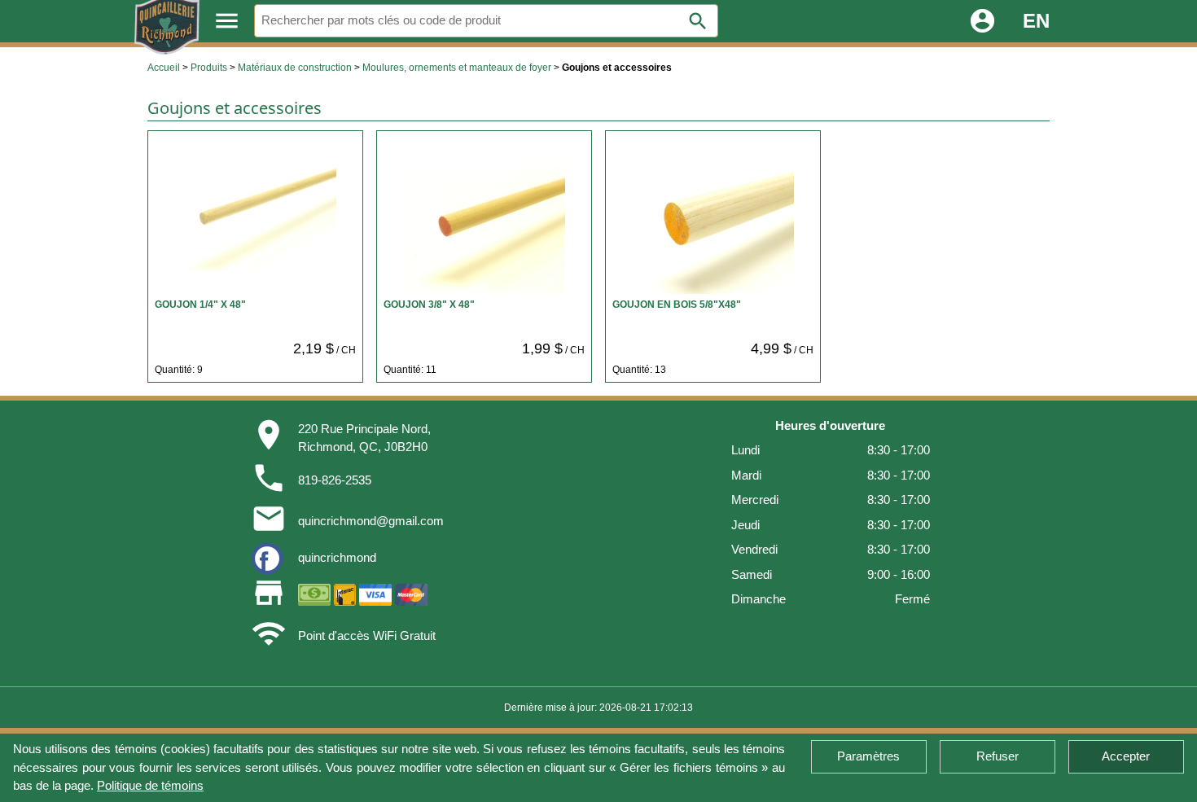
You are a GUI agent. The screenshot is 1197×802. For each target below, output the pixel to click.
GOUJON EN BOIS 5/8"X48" (676, 304)
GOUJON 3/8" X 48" (429, 304)
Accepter (1126, 756)
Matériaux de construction (295, 67)
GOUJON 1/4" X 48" (200, 304)
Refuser (997, 756)
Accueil (163, 67)
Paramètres (868, 756)
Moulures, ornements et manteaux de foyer (456, 67)
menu (227, 21)
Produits (209, 67)
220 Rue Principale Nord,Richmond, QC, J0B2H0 (364, 438)
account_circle (982, 21)
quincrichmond (337, 557)
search (697, 21)
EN (1036, 21)
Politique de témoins (150, 785)
